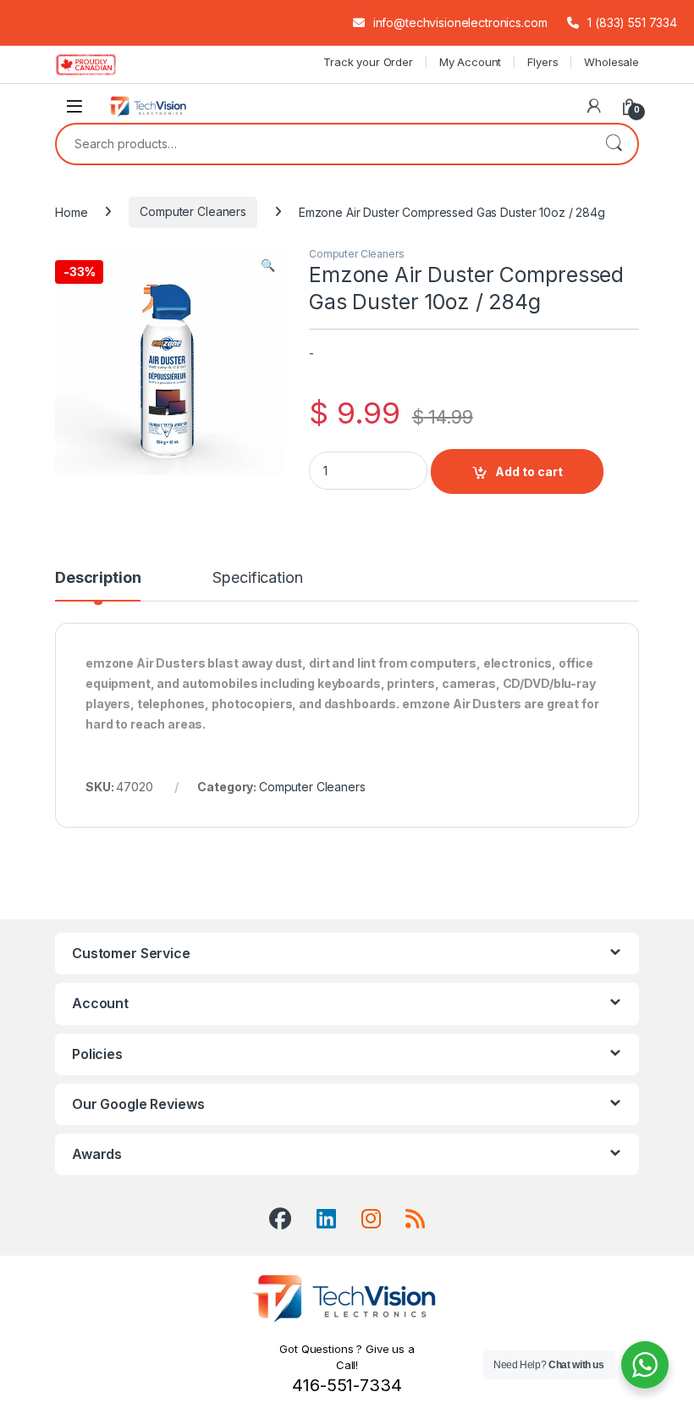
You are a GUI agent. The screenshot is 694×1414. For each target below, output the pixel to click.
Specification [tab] (257, 578)
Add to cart (529, 471)
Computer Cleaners (193, 211)
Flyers (542, 62)
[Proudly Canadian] (99, 64)
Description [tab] (97, 578)
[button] (268, 265)
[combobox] (323, 144)
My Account (470, 62)
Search (613, 144)
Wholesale (611, 62)
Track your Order (368, 62)
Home (71, 211)
